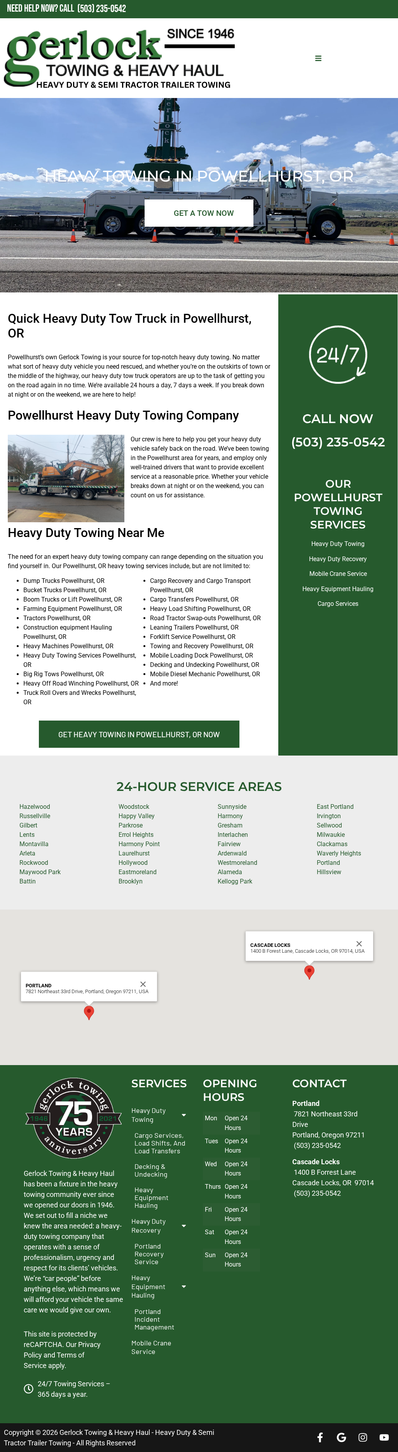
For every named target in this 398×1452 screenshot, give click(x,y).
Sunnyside (232, 806)
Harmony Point (139, 844)
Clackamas (332, 844)
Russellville (34, 816)
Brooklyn (131, 881)
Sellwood (329, 825)
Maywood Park (40, 872)
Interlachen (233, 834)
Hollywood (133, 862)
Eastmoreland (138, 872)
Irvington (329, 816)
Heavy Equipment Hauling (338, 589)
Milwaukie (331, 834)
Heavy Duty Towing (338, 544)
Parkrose (131, 825)
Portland (328, 862)
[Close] (143, 984)
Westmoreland (237, 862)
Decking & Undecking (151, 1170)
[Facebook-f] (320, 1437)
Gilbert (28, 825)
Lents (27, 834)
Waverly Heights (339, 853)
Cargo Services (338, 603)
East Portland (335, 806)
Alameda (230, 872)
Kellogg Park (235, 881)
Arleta (27, 853)
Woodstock (134, 806)
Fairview (229, 844)
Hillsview (329, 872)
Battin (27, 881)
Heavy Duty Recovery (338, 559)
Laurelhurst (134, 853)
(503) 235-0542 (338, 442)
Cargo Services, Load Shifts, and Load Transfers (159, 1143)
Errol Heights (136, 834)
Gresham (230, 825)
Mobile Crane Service (338, 573)
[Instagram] (363, 1437)
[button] (89, 1013)
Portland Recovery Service (149, 1254)
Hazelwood (34, 806)
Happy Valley (137, 816)
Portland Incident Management (154, 1319)
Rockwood (33, 862)
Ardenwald (232, 853)
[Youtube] (384, 1437)
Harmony (230, 816)
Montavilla (34, 844)
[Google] (341, 1437)
